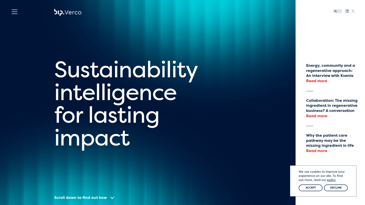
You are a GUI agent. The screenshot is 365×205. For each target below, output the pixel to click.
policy (331, 180)
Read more (316, 81)
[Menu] (14, 12)
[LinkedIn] (347, 11)
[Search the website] (335, 11)
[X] (353, 11)
